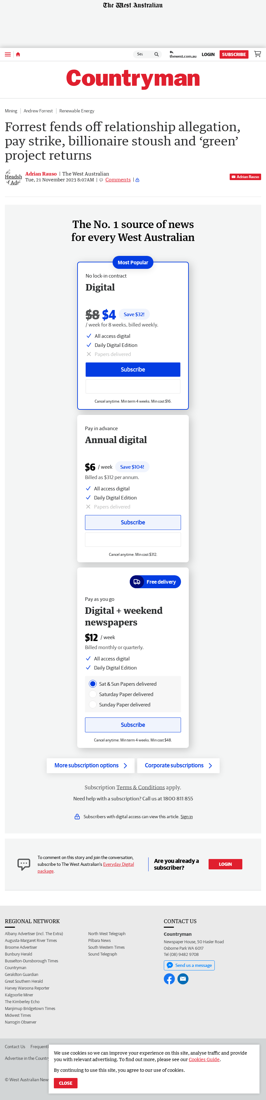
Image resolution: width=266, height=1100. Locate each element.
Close (65, 1083)
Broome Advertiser (21, 947)
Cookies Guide (204, 1059)
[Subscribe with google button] (133, 386)
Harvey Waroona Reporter (27, 988)
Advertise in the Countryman (31, 1058)
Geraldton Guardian (21, 974)
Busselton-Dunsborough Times (31, 960)
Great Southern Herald (24, 981)
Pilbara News (99, 940)
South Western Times (106, 947)
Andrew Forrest (38, 110)
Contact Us (15, 1046)
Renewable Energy (76, 110)
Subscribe (234, 54)
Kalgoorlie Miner (19, 994)
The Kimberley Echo (22, 1001)
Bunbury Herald (18, 954)
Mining (11, 110)
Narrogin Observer (20, 1022)
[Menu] (8, 54)
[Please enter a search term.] (156, 54)
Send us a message (193, 965)
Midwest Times (18, 1015)
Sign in (187, 816)
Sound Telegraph (102, 954)
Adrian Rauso (248, 177)
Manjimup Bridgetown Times (30, 1008)
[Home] (18, 54)
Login (208, 54)
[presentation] (93, 684)
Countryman (15, 967)
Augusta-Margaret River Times (31, 940)
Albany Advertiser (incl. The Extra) (34, 933)
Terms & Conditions (140, 787)
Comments (118, 179)
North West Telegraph (107, 933)
